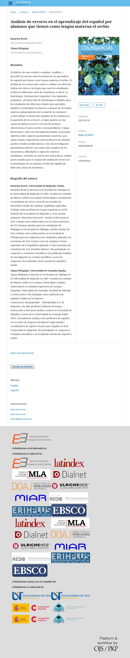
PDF (100, 105)
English (14, 385)
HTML (86, 105)
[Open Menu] (10, 3)
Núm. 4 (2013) (38, 12)
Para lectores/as (18, 409)
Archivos (24, 12)
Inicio (13, 12)
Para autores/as (18, 414)
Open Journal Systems (22, 352)
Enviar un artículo (22, 366)
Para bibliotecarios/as (21, 419)
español (14, 390)
